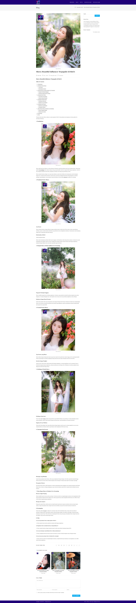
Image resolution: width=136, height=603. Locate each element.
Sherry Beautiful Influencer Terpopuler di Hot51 (92, 7)
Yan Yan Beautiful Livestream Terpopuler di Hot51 (73, 571)
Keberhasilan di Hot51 (42, 88)
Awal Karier (41, 87)
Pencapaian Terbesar (42, 107)
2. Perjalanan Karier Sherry (41, 85)
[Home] (75, 7)
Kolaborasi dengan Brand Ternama (44, 93)
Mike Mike (39, 75)
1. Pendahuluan (39, 84)
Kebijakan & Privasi (97, 601)
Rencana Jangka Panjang (43, 110)
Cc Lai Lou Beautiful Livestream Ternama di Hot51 (91, 22)
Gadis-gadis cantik (53, 75)
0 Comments (61, 75)
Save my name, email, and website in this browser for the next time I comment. (51, 592)
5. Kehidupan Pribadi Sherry (42, 99)
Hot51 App (91, 601)
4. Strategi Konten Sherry (41, 94)
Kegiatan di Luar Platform (43, 102)
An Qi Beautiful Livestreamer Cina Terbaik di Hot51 (92, 25)
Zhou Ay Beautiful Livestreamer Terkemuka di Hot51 (58, 571)
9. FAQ (38, 114)
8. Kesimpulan (39, 113)
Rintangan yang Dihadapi (43, 105)
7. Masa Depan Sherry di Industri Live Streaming (45, 108)
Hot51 (85, 601)
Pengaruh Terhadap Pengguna (44, 91)
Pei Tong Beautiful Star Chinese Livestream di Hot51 (43, 571)
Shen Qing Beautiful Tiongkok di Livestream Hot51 (91, 26)
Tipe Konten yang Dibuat (43, 96)
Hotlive (88, 601)
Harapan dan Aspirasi (42, 111)
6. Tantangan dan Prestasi (41, 104)
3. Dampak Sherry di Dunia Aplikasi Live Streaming (46, 90)
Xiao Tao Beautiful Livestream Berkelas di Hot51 (91, 21)
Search (97, 15)
